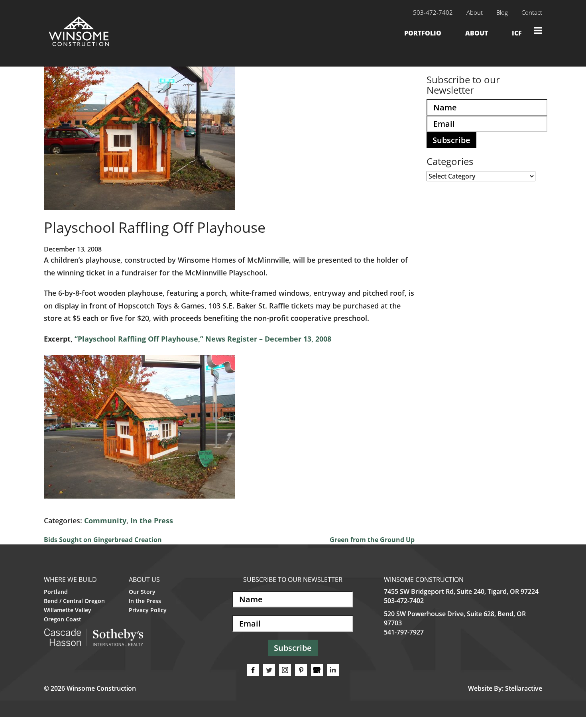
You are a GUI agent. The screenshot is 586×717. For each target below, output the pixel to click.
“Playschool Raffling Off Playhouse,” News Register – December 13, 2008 (203, 339)
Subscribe (451, 140)
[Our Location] (317, 670)
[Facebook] (253, 670)
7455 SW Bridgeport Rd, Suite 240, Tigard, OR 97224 (461, 591)
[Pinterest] (301, 670)
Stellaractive (523, 688)
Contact (531, 12)
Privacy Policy (148, 610)
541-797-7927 (404, 632)
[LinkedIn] (333, 670)
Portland (56, 591)
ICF (517, 33)
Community (105, 520)
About (474, 12)
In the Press (151, 520)
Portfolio (422, 33)
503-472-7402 (404, 600)
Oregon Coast (62, 619)
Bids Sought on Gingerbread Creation (103, 539)
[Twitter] (269, 670)
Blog (502, 12)
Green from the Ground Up (372, 539)
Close (538, 30)
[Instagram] (285, 670)
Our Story (142, 591)
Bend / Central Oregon (74, 601)
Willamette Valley (67, 610)
